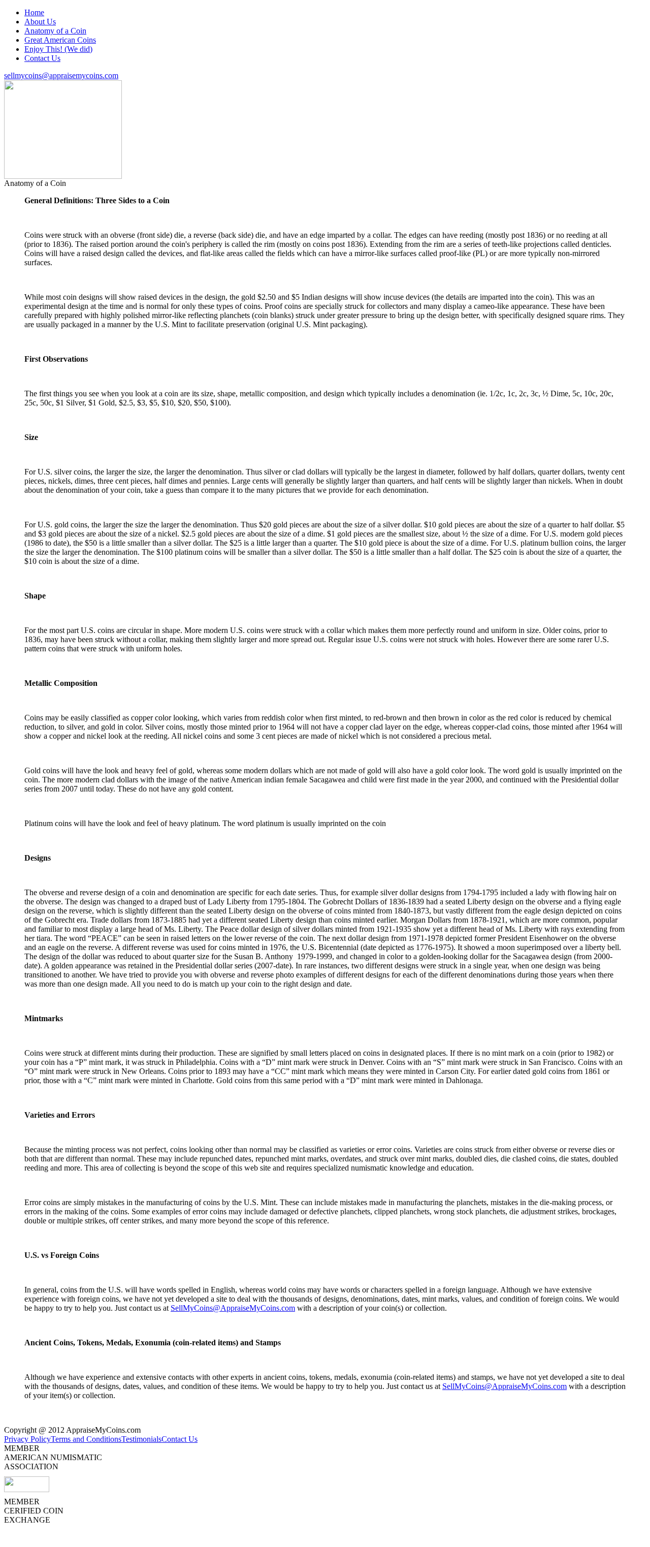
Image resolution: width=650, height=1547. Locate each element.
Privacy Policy (27, 1439)
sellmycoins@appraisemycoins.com (61, 75)
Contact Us (42, 58)
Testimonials (141, 1439)
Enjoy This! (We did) (58, 49)
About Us (40, 21)
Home (34, 12)
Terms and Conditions (86, 1439)
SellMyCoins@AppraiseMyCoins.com (233, 1308)
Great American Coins (60, 40)
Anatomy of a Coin (55, 30)
